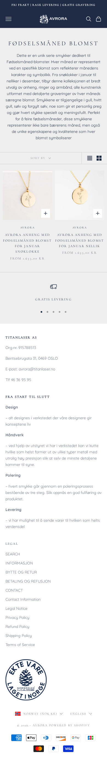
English (78, 714)
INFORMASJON (19, 563)
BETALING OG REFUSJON (28, 581)
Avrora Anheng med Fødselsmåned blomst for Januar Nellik (79, 240)
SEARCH (12, 554)
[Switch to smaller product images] (99, 158)
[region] (53, 292)
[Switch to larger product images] (89, 158)
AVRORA (27, 227)
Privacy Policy (17, 617)
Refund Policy (17, 626)
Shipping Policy (18, 635)
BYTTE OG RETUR (21, 572)
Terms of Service (20, 644)
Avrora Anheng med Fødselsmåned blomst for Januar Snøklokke (27, 243)
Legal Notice (16, 608)
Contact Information (23, 599)
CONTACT (14, 590)
